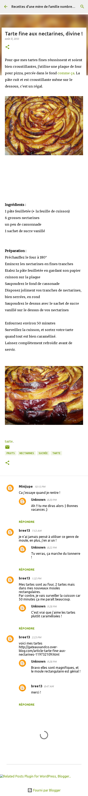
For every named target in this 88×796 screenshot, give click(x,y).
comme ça (66, 73)
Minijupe (26, 486)
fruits (11, 453)
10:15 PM (39, 486)
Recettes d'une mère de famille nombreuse (44, 6)
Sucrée (43, 453)
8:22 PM (51, 547)
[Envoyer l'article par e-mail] (7, 448)
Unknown (38, 499)
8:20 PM (51, 499)
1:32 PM (36, 578)
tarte (9, 441)
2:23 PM (36, 637)
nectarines (26, 453)
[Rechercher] (82, 7)
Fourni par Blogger (46, 790)
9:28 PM (51, 606)
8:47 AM (49, 686)
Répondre (27, 521)
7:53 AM (36, 530)
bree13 (24, 530)
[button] (7, 47)
